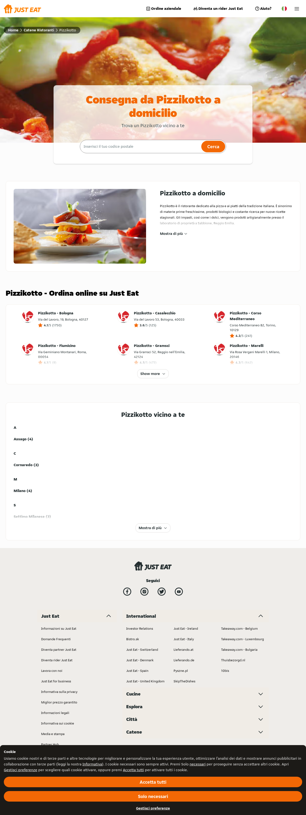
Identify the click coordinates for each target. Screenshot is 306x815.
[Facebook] (127, 591)
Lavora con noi (51, 670)
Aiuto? (265, 8)
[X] (161, 591)
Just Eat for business (56, 681)
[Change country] (284, 8)
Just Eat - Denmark (139, 660)
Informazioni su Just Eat (58, 628)
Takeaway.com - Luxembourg (242, 639)
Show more (150, 373)
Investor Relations (139, 628)
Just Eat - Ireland (186, 628)
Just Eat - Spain (137, 670)
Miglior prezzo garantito (59, 702)
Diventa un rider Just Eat (220, 8)
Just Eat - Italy (184, 639)
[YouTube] (179, 591)
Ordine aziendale (166, 8)
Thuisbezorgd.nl (233, 660)
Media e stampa (53, 734)
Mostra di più (171, 233)
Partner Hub (50, 744)
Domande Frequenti (56, 639)
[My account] (296, 8)
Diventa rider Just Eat (56, 660)
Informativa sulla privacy (59, 692)
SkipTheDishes (184, 681)
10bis (225, 670)
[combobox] (140, 146)
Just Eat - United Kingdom (145, 681)
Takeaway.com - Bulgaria (239, 649)
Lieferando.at (183, 649)
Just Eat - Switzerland (142, 649)
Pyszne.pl (181, 670)
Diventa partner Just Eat (58, 649)
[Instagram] (144, 591)
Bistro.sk (132, 639)
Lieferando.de (184, 660)
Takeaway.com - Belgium (239, 628)
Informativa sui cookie (57, 723)
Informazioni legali (55, 713)
